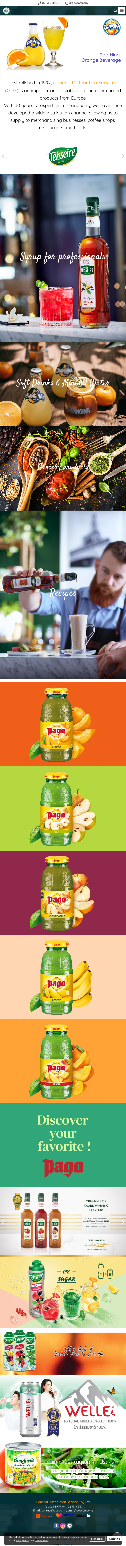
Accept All (114, 1538)
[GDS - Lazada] (64, 1515)
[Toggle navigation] (121, 10)
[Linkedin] (83, 1515)
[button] (114, 10)
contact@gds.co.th (53, 1510)
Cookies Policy (42, 1540)
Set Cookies (97, 1538)
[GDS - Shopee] (44, 1515)
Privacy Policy (22, 1540)
